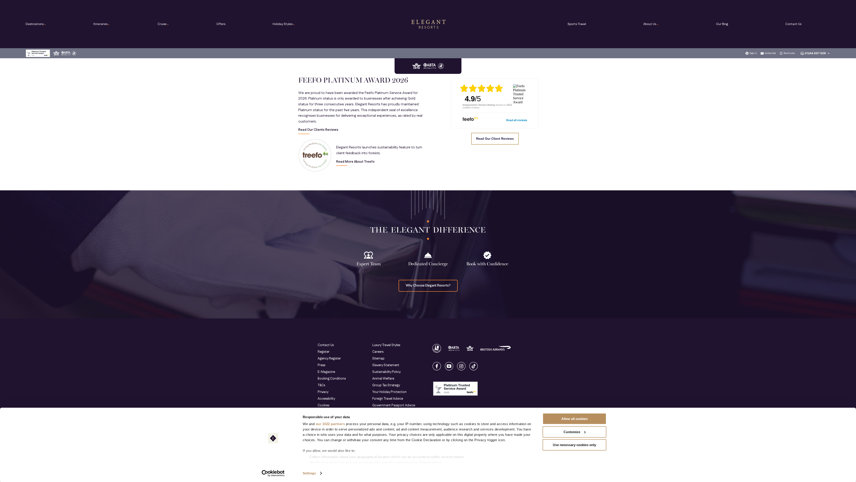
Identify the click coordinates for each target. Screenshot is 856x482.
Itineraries (101, 24)
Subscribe (770, 53)
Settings (309, 473)
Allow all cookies (574, 419)
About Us (651, 24)
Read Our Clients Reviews (318, 130)
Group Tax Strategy (386, 385)
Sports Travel (577, 24)
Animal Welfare (383, 378)
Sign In (753, 53)
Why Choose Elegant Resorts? (428, 285)
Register (323, 352)
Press (321, 365)
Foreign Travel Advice (387, 399)
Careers (377, 352)
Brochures (789, 53)
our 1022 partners (330, 424)
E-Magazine (326, 372)
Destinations (36, 24)
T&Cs (321, 385)
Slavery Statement (385, 365)
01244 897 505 (815, 53)
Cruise (163, 24)
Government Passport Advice (393, 405)
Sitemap (378, 358)
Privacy (323, 392)
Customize (572, 432)
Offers (220, 24)
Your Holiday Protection (389, 392)
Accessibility (326, 399)
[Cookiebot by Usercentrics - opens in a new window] (273, 473)
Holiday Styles (284, 24)
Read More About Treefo (355, 162)
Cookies (323, 405)
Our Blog (722, 24)
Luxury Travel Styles (386, 345)
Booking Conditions (332, 378)
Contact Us (793, 24)
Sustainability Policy (386, 372)
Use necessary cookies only (574, 445)
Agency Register (329, 358)
